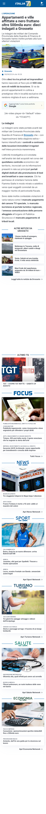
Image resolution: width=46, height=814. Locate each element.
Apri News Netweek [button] (31, 512)
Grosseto (8, 71)
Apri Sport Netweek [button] (31, 579)
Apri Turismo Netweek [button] (30, 637)
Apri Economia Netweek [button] (29, 749)
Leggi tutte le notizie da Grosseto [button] (25, 279)
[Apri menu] (4, 3)
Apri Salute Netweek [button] (31, 692)
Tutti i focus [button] (35, 456)
